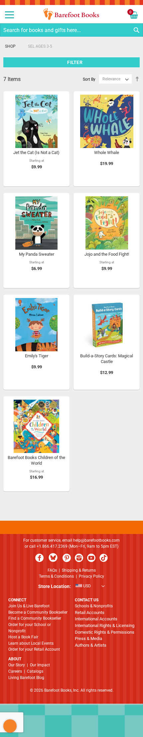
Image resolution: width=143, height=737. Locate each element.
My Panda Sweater (36, 254)
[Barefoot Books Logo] (71, 14)
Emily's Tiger (36, 355)
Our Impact (40, 665)
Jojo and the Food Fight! (106, 254)
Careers (15, 671)
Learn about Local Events (31, 643)
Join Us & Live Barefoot (29, 606)
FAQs (52, 570)
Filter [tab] (74, 62)
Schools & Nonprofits (94, 606)
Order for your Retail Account (34, 649)
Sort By (89, 79)
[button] (71, 586)
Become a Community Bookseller (38, 612)
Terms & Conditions (56, 576)
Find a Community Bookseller (34, 618)
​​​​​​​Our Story (16, 665)
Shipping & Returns (79, 570)
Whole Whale (106, 152)
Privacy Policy (91, 576)
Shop (10, 46)
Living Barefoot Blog (26, 677)
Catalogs (35, 671)
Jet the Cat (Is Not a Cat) (36, 152)
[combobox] (71, 30)
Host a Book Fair (23, 637)
